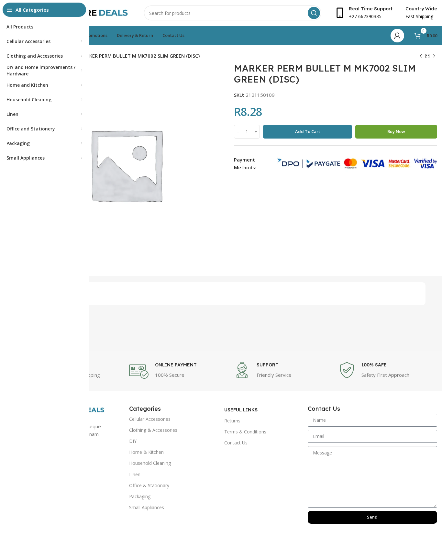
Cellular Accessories (150, 419)
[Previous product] (421, 56)
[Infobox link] (178, 371)
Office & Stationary (149, 485)
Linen (134, 474)
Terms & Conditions (245, 432)
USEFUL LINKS (241, 410)
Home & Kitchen (146, 452)
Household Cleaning (150, 463)
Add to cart (307, 131)
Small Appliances (146, 507)
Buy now (396, 131)
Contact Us (236, 443)
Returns (232, 421)
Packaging (139, 496)
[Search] (314, 13)
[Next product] (434, 56)
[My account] (397, 35)
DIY (133, 441)
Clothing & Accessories (153, 430)
